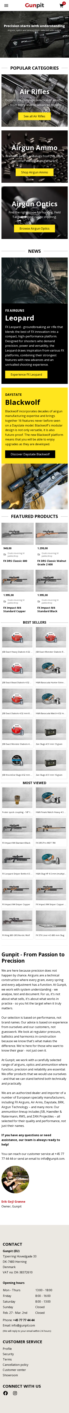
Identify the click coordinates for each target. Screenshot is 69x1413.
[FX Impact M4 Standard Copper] (17, 581)
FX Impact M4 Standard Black (47, 609)
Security (8, 1354)
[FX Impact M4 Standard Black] (52, 581)
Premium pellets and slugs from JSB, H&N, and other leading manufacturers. (35, 158)
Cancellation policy (15, 1365)
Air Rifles (34, 91)
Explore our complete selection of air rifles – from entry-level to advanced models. (34, 102)
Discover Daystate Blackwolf (30, 454)
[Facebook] (6, 1393)
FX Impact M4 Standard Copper (14, 609)
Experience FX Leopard (26, 374)
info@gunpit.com (23, 1325)
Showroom (10, 1375)
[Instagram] (15, 1393)
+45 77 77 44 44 (23, 1320)
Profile (7, 1349)
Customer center (14, 1370)
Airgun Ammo (35, 147)
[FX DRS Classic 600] (17, 534)
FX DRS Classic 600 (15, 561)
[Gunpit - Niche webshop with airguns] (34, 5)
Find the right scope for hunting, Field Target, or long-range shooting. (35, 214)
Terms (7, 1359)
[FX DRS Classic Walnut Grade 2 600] (52, 534)
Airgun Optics (34, 204)
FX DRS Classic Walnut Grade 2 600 (51, 562)
